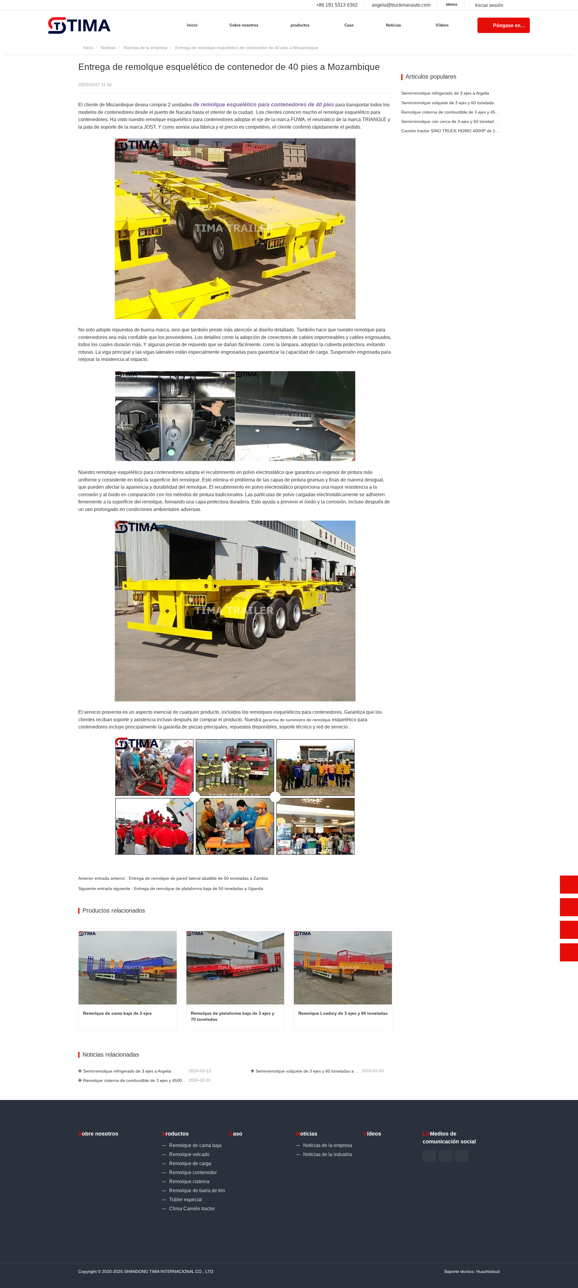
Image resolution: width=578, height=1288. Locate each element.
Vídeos (442, 25)
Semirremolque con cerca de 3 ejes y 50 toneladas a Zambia (450, 121)
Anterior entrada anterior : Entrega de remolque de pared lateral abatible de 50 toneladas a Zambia (173, 878)
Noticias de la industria (327, 1154)
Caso (349, 25)
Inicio (192, 25)
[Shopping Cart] (467, 5)
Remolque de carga (190, 1163)
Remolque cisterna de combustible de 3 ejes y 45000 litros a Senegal (135, 1080)
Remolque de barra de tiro (197, 1190)
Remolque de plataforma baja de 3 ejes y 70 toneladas (233, 1016)
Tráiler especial (185, 1199)
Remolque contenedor (193, 1172)
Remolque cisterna (189, 1181)
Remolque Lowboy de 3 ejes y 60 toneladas (343, 1013)
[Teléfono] (569, 907)
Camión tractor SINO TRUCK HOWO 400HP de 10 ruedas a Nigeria (450, 130)
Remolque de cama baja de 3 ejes (117, 1013)
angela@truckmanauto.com (401, 5)
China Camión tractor (192, 1208)
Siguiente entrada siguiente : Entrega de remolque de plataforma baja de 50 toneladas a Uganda (170, 888)
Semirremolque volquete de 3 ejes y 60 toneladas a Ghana (308, 1071)
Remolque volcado (189, 1154)
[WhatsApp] (569, 885)
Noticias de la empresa (145, 47)
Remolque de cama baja (195, 1145)
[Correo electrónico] (569, 930)
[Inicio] (79, 25)
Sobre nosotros (243, 25)
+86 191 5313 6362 (337, 5)
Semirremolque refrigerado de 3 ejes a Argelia (127, 1071)
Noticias (108, 47)
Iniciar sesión (489, 5)
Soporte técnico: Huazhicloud (472, 1271)
